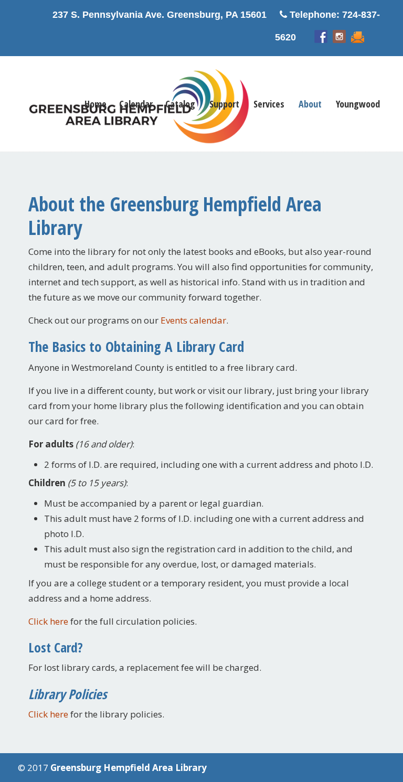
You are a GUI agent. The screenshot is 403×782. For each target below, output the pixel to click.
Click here (48, 621)
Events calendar (193, 320)
